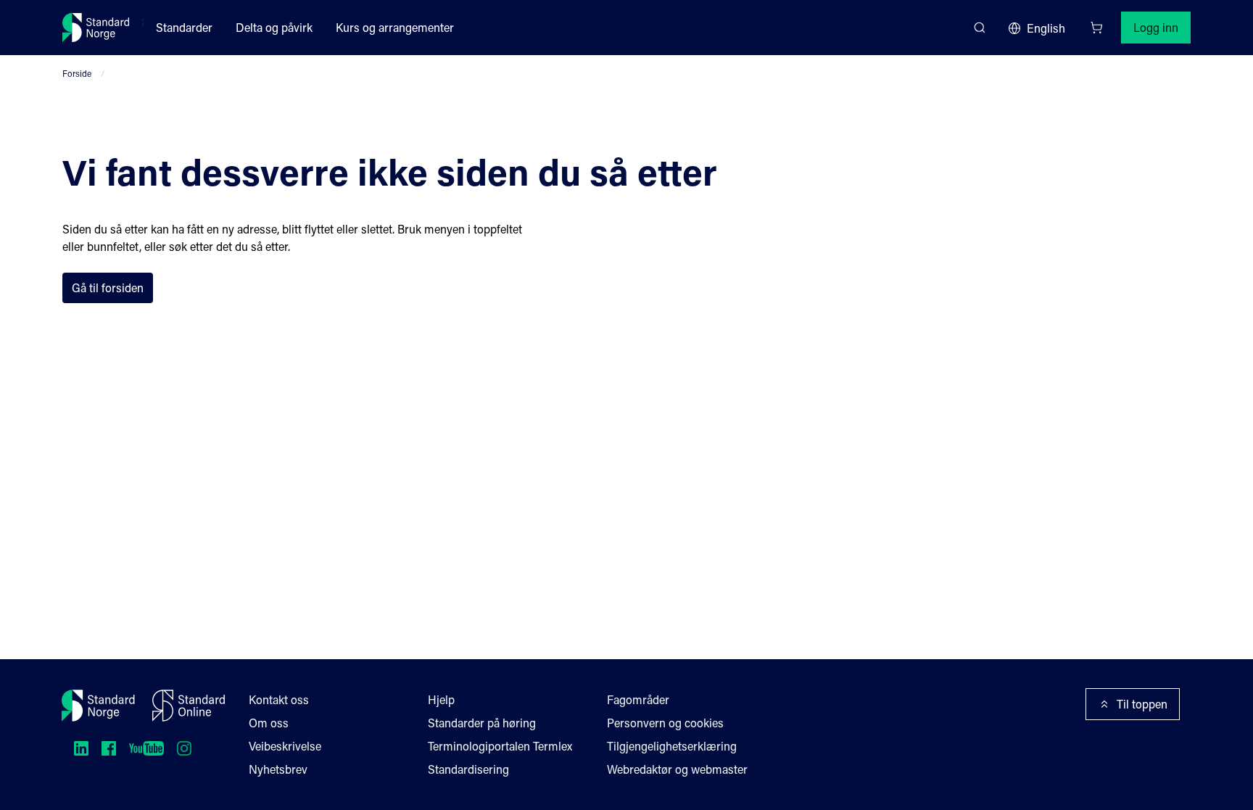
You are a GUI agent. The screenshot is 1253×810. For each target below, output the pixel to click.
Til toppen (1142, 703)
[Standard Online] (188, 705)
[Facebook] (109, 748)
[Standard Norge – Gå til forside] (96, 28)
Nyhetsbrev (278, 769)
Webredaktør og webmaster (677, 769)
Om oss (269, 722)
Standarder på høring (482, 722)
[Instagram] (184, 748)
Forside (76, 73)
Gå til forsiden (108, 287)
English (1046, 28)
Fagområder (638, 699)
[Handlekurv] (1096, 27)
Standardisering (468, 769)
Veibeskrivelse (285, 745)
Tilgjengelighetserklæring (672, 745)
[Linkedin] (81, 748)
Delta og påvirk (274, 27)
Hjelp (441, 699)
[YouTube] (146, 748)
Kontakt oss (279, 699)
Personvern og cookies (665, 722)
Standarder (184, 27)
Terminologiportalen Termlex (500, 745)
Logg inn (1155, 27)
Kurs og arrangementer (395, 27)
